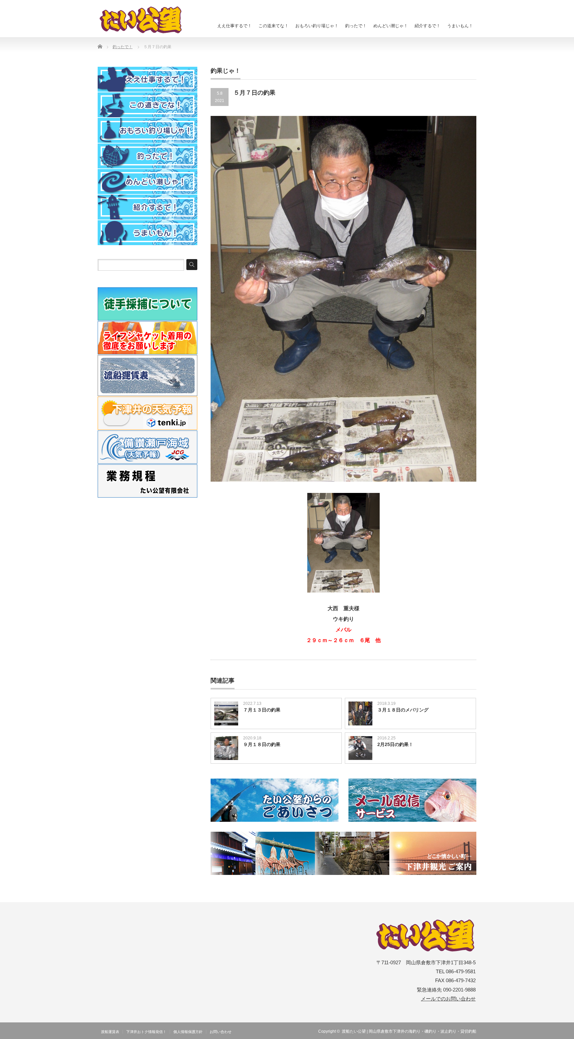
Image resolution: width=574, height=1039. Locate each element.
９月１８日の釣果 (261, 744)
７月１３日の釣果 (261, 709)
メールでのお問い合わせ (448, 998)
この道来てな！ (273, 25)
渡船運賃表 (110, 1032)
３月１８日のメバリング (403, 709)
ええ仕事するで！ (234, 25)
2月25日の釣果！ (395, 744)
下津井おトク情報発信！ (146, 1032)
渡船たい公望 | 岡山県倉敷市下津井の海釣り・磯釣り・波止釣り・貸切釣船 (409, 1031)
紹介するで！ (427, 25)
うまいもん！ (460, 25)
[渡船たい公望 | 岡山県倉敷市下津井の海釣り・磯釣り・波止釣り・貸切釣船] (144, 20)
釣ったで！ (356, 25)
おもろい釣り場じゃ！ (316, 25)
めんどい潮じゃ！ (390, 25)
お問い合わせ (221, 1032)
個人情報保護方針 (188, 1032)
